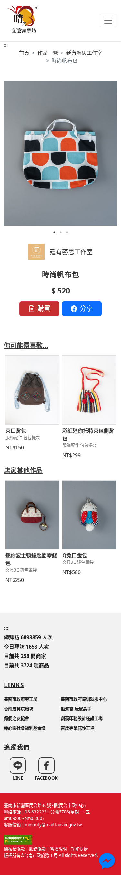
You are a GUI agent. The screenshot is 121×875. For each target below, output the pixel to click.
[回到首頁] (23, 18)
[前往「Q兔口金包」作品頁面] (89, 515)
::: (6, 45)
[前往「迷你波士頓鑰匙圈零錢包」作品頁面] (32, 515)
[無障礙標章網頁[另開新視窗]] (18, 839)
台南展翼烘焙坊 (18, 709)
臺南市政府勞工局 (20, 699)
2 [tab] (60, 232)
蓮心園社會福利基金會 (25, 728)
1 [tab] (54, 232)
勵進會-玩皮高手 (76, 709)
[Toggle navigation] (108, 20)
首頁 (24, 52)
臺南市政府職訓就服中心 (84, 699)
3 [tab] (67, 232)
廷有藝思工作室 (84, 52)
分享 (86, 308)
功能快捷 (79, 849)
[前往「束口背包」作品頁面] (32, 390)
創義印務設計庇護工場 (82, 718)
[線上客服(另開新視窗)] (107, 861)
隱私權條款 (14, 849)
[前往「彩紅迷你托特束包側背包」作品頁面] (89, 390)
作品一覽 (47, 52)
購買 (43, 308)
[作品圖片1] (60, 153)
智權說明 (58, 849)
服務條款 (37, 849)
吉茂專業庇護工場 (77, 728)
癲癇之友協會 (16, 718)
